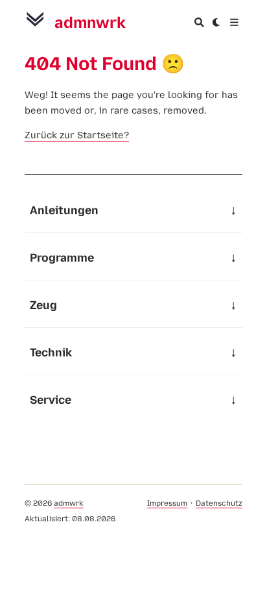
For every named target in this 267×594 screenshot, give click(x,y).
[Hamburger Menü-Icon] (234, 22)
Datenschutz (219, 503)
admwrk (69, 503)
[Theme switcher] (217, 22)
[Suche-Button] (199, 22)
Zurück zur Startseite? (77, 135)
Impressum (167, 503)
